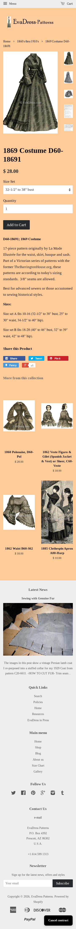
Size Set (9, 181)
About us (38, 759)
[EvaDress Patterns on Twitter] (13, 793)
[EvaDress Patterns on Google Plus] (43, 793)
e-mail (38, 817)
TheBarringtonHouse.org (33, 267)
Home (7, 41)
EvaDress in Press (38, 720)
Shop (38, 747)
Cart (69, 3)
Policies (38, 702)
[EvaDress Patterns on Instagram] (52, 793)
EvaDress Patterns (42, 896)
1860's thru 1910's (28, 41)
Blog (38, 753)
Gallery (38, 771)
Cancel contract (58, 920)
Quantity (9, 201)
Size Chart (38, 765)
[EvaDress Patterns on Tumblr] (62, 793)
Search (38, 696)
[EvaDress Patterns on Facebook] (23, 793)
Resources (38, 714)
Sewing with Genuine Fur (38, 598)
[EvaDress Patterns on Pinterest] (33, 793)
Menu (12, 3)
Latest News (38, 590)
